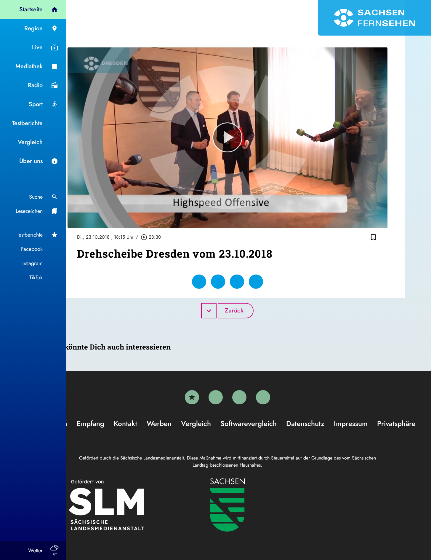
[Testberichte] (192, 397)
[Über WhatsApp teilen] (237, 282)
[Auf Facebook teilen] (199, 282)
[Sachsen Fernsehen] (374, 18)
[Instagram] (239, 397)
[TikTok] (263, 397)
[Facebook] (216, 397)
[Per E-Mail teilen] (256, 282)
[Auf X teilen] (218, 282)
